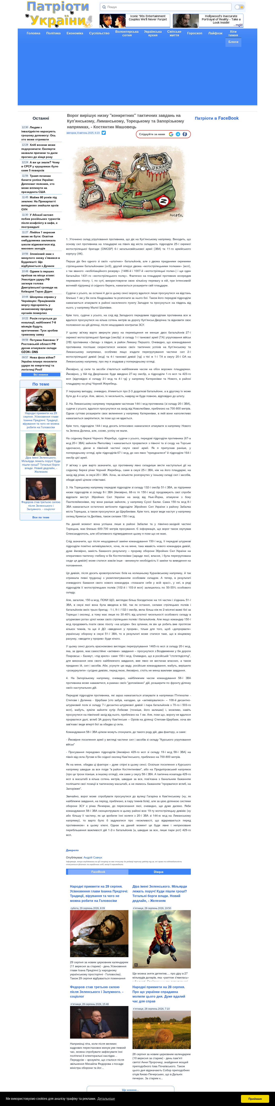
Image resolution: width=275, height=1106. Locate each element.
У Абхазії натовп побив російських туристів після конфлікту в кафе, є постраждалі (40, 221)
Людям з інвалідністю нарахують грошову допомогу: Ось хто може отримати (38, 133)
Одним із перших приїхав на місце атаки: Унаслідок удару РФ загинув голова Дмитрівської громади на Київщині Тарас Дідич (39, 281)
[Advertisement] (137, 77)
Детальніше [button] (106, 1098)
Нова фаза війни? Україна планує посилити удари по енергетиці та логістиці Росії (39, 363)
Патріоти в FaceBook (217, 118)
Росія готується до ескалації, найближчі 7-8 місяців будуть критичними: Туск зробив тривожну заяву (39, 326)
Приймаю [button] (255, 1098)
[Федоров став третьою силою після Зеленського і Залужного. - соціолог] (41, 489)
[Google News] (171, 134)
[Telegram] (178, 134)
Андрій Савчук (93, 857)
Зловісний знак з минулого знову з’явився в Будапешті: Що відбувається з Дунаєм (40, 260)
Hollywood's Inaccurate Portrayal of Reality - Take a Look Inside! (221, 19)
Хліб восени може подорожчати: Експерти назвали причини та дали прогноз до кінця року (39, 151)
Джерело (72, 850)
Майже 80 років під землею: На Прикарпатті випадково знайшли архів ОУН (40, 203)
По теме (40, 384)
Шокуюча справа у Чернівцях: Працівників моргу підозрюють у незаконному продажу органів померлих (38, 305)
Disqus (158, 872)
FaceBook (98, 872)
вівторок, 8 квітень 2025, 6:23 (83, 133)
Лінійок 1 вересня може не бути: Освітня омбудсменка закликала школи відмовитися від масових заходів (38, 240)
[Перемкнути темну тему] (240, 7)
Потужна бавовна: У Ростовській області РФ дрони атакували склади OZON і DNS (39, 346)
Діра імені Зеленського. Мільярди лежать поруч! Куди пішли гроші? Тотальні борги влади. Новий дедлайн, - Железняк (41, 464)
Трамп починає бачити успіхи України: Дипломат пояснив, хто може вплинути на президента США (38, 184)
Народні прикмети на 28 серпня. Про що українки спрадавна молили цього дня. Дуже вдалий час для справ (158, 994)
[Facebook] (185, 134)
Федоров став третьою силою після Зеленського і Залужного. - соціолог (40, 505)
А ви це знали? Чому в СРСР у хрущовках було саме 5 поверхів (40, 166)
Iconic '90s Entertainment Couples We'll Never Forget (148, 17)
